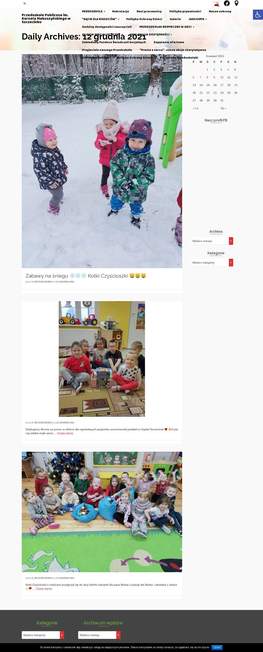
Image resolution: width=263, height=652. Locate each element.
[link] (258, 15)
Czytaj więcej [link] (65, 433)
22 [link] (208, 92)
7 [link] (200, 77)
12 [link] (235, 77)
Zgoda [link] (217, 647)
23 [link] (215, 92)
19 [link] (235, 85)
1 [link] (207, 69)
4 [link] (228, 69)
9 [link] (214, 77)
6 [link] (193, 77)
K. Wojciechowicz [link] (42, 282)
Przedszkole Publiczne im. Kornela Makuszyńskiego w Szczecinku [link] (46, 18)
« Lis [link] (196, 108)
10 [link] (222, 77)
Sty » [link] (223, 108)
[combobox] (212, 241)
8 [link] (207, 77)
